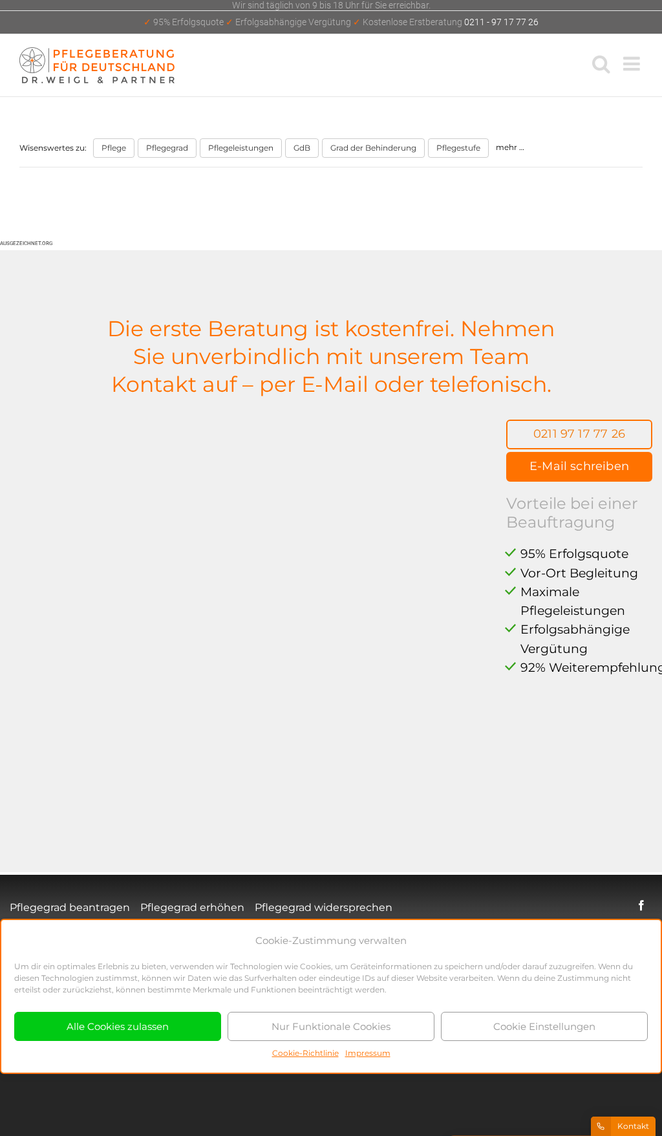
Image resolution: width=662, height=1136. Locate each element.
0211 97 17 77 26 (579, 434)
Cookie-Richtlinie (305, 1053)
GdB (302, 148)
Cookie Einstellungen (544, 1026)
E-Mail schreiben (579, 466)
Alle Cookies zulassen (118, 1026)
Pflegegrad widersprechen (323, 907)
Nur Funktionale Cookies (331, 1026)
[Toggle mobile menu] (633, 63)
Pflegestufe (458, 148)
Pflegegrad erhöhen (192, 907)
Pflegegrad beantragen (70, 907)
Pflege (113, 148)
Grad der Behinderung (373, 148)
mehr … (510, 147)
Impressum (367, 1053)
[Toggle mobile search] (601, 63)
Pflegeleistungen (240, 148)
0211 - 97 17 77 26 (341, 22)
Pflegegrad (167, 148)
